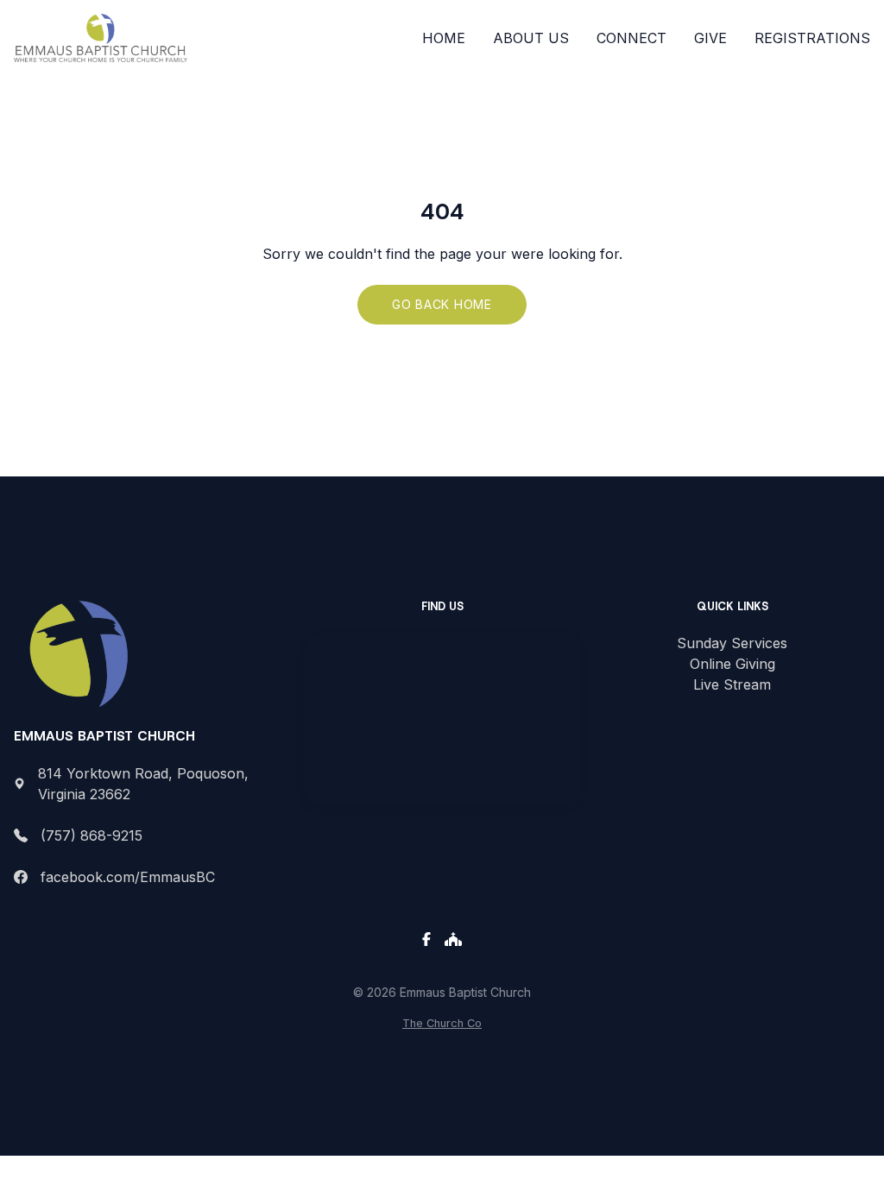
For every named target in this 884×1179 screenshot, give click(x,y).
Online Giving (732, 663)
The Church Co (442, 1023)
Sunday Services (732, 643)
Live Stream (732, 684)
